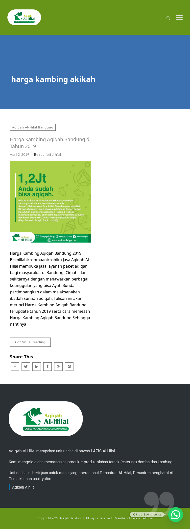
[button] (175, 514)
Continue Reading (30, 342)
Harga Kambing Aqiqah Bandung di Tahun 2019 (50, 143)
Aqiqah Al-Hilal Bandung (32, 127)
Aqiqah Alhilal (23, 487)
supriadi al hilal (50, 154)
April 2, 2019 (19, 154)
